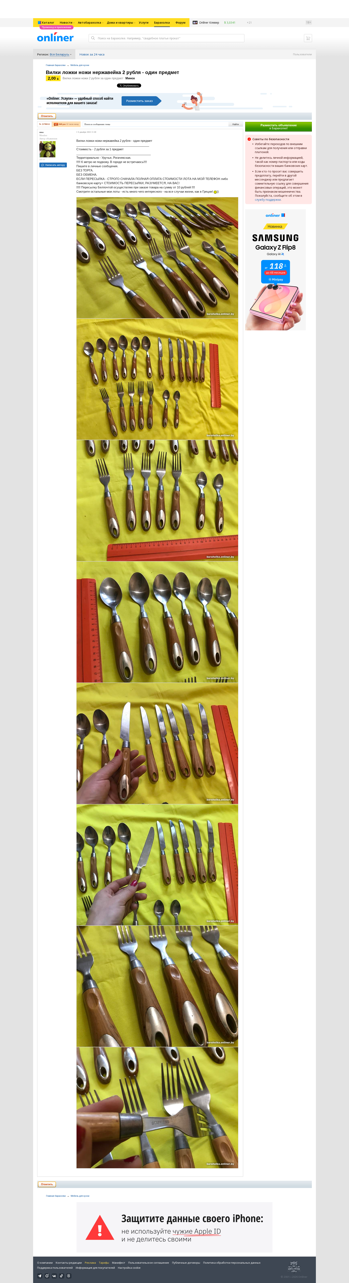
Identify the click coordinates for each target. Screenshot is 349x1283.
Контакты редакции (69, 1262)
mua (41, 132)
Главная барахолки (55, 65)
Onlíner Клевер (209, 22)
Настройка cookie (129, 1267)
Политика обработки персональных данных (232, 1262)
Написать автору (55, 164)
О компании (45, 1262)
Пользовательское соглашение (148, 1262)
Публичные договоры (186, 1262)
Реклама (90, 1262)
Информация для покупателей (95, 1267)
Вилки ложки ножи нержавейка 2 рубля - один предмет (112, 72)
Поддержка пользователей (55, 1267)
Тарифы (104, 1262)
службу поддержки (268, 199)
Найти (235, 124)
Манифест (118, 1262)
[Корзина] (308, 38)
